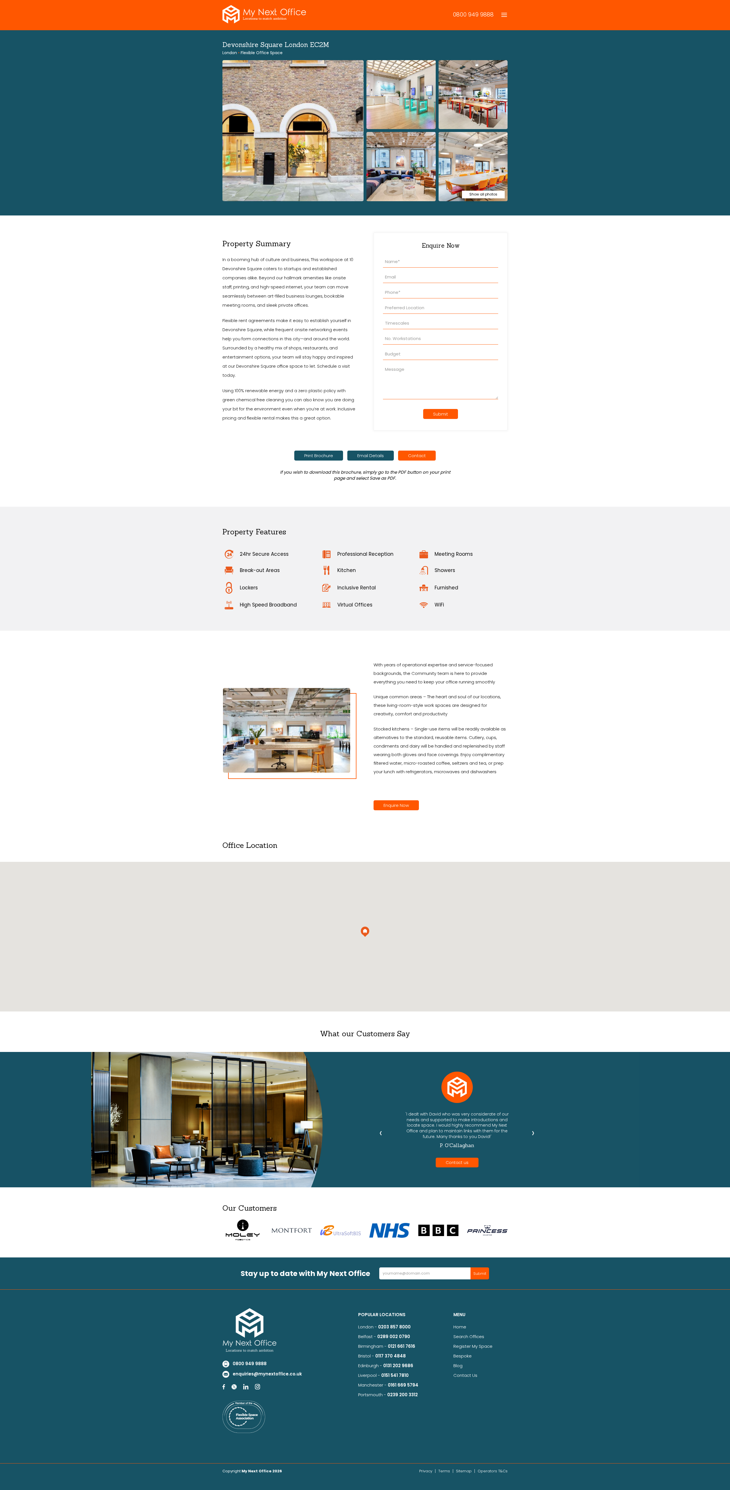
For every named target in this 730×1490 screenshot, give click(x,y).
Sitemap (464, 1471)
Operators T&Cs (493, 1471)
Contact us (457, 1162)
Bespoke (462, 1356)
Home (459, 1327)
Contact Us (465, 1375)
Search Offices (468, 1337)
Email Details (370, 456)
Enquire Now (396, 805)
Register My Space (472, 1346)
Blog (458, 1366)
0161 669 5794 (403, 1385)
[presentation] (380, 1133)
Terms (444, 1471)
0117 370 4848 (390, 1356)
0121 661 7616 (402, 1346)
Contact (417, 456)
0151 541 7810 (395, 1375)
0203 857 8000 (394, 1327)
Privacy (425, 1471)
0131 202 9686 (398, 1366)
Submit (440, 414)
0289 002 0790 (393, 1337)
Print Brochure (318, 456)
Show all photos (483, 194)
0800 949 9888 (473, 15)
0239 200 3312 (402, 1395)
